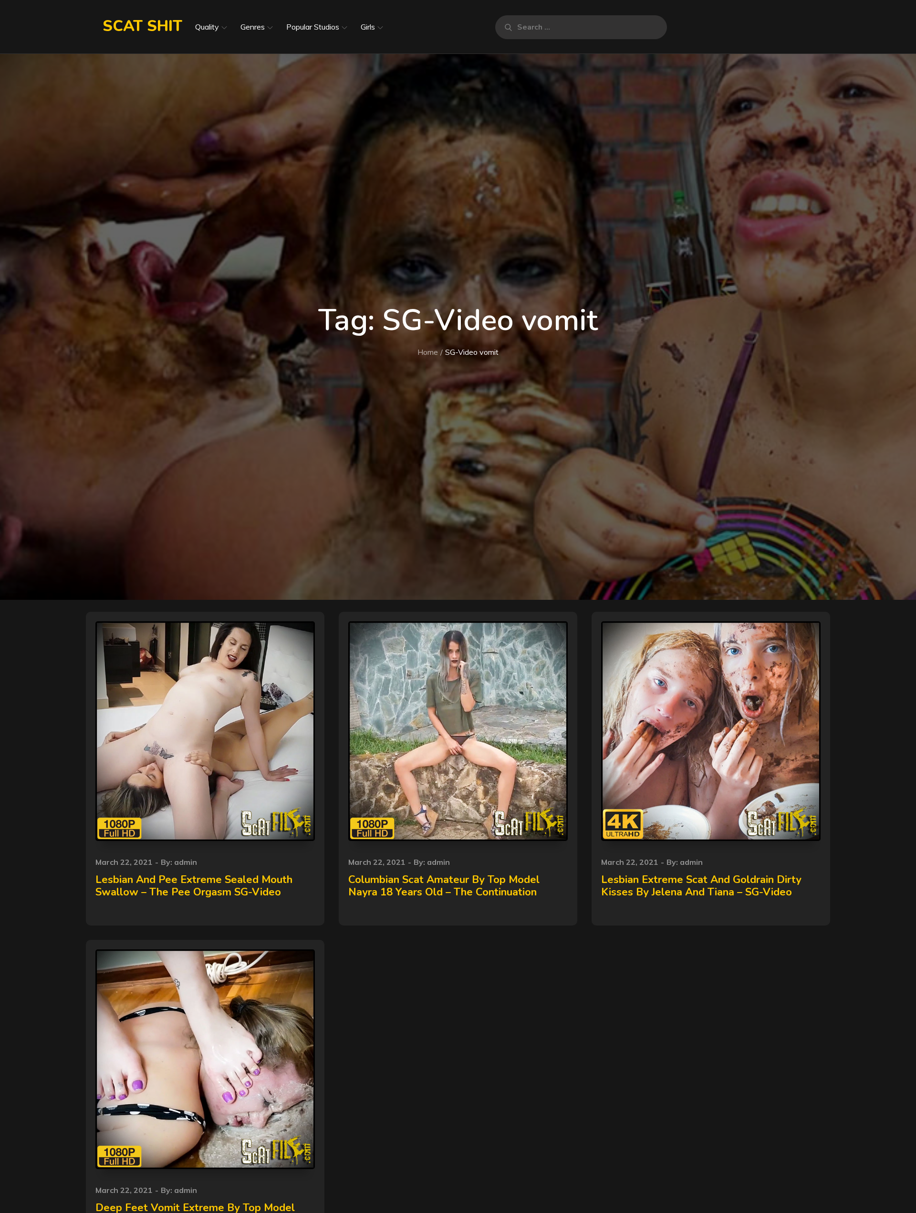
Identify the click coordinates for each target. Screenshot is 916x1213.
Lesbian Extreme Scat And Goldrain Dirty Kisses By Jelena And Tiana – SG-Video (701, 886)
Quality (207, 27)
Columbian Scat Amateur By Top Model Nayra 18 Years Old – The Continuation (444, 886)
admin (185, 862)
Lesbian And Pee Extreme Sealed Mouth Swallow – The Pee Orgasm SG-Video (193, 886)
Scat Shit (142, 26)
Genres (252, 27)
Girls (368, 27)
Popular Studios (312, 27)
